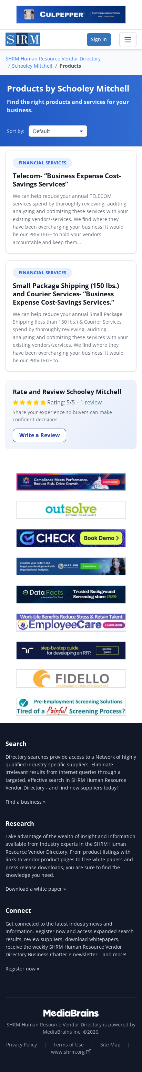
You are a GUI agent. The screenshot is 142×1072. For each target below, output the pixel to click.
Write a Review (39, 435)
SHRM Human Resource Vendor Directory (53, 58)
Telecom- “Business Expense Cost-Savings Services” (67, 180)
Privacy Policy (21, 1044)
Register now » (22, 968)
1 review (91, 402)
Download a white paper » (36, 889)
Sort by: (15, 131)
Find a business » (25, 801)
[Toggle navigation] (127, 39)
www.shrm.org (68, 1052)
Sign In (99, 39)
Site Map (110, 1044)
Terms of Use (68, 1044)
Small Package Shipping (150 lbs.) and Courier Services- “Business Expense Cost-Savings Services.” (66, 294)
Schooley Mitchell (32, 66)
